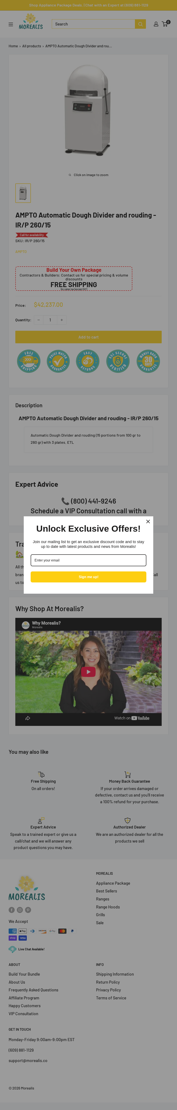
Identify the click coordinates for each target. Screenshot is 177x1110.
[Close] (148, 521)
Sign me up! (88, 577)
